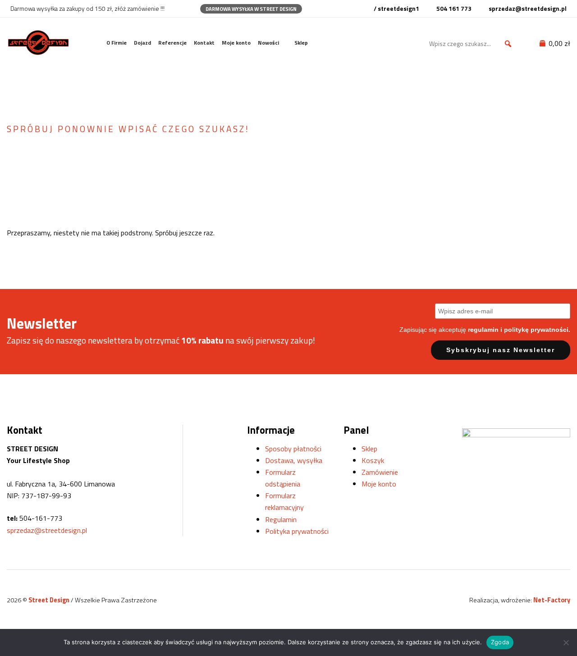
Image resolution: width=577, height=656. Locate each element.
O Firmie (116, 42)
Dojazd (142, 42)
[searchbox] (472, 44)
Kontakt (204, 42)
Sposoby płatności (293, 448)
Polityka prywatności (297, 531)
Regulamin (281, 519)
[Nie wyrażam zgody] (565, 642)
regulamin (483, 329)
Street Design (49, 600)
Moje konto (236, 42)
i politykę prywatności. (535, 329)
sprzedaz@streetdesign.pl (47, 530)
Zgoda (500, 642)
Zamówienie (380, 472)
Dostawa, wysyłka (293, 460)
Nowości (268, 42)
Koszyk (373, 460)
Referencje (172, 42)
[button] (508, 44)
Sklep (301, 42)
